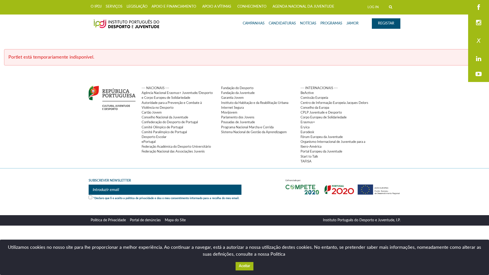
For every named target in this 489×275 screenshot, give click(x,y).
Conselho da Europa (315, 107)
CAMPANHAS (254, 23)
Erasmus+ (308, 122)
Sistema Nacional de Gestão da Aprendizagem (254, 132)
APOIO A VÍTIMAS (216, 6)
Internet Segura (232, 107)
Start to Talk (309, 156)
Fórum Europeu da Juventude (322, 137)
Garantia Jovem (232, 97)
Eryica (305, 127)
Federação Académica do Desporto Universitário (176, 146)
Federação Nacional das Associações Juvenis (173, 151)
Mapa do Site (175, 220)
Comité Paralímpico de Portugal (164, 132)
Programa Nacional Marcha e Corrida (247, 127)
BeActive (307, 92)
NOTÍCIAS (308, 23)
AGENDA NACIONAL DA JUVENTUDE (303, 6)
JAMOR (352, 23)
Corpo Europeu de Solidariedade (324, 117)
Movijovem (229, 112)
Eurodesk (307, 132)
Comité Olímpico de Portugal (162, 127)
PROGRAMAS (331, 23)
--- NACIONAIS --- (155, 88)
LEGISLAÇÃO (137, 6)
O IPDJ (96, 6)
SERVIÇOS (114, 6)
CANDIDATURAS (282, 23)
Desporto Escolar (154, 137)
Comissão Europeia (314, 97)
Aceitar (244, 266)
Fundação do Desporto (237, 88)
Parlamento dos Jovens (237, 117)
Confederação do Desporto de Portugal (170, 122)
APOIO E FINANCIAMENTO (174, 6)
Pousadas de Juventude (238, 122)
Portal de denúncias (145, 220)
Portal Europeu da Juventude (321, 151)
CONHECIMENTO (251, 6)
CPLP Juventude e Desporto (321, 112)
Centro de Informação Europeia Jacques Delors (334, 102)
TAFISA (306, 161)
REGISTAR (386, 23)
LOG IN (373, 7)
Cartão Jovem (152, 112)
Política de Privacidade (108, 220)
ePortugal (149, 141)
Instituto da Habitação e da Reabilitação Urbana (254, 102)
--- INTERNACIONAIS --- (319, 88)
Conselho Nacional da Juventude (165, 117)
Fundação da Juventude (238, 92)
